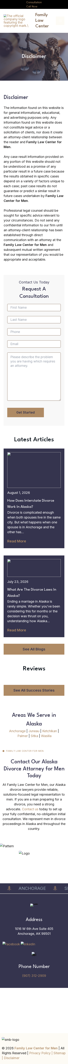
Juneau (33, 731)
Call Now (31, 6)
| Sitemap (58, 1053)
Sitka (34, 736)
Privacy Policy (40, 1053)
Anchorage (17, 731)
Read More (16, 541)
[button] (34, 649)
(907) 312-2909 (34, 976)
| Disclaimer (10, 1058)
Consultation (34, 2)
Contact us (30, 809)
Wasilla (46, 736)
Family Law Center (42, 20)
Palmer (22, 736)
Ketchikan (49, 731)
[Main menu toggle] (60, 20)
